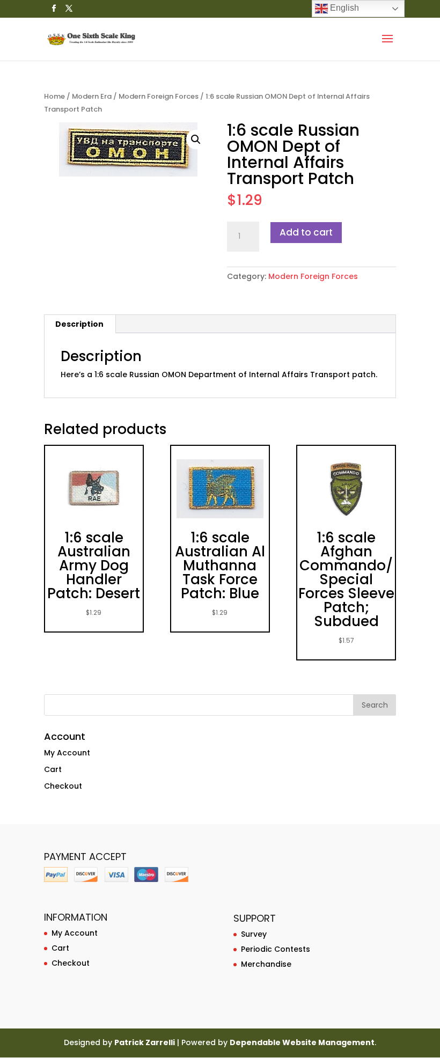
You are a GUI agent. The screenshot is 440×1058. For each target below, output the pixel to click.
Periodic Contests (275, 949)
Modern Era (92, 96)
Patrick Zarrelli (144, 1042)
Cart (53, 769)
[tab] (79, 324)
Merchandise (266, 964)
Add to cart (306, 232)
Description (79, 324)
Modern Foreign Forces (159, 96)
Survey (254, 934)
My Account (67, 752)
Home (54, 96)
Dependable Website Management (302, 1042)
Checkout (63, 786)
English (343, 7)
